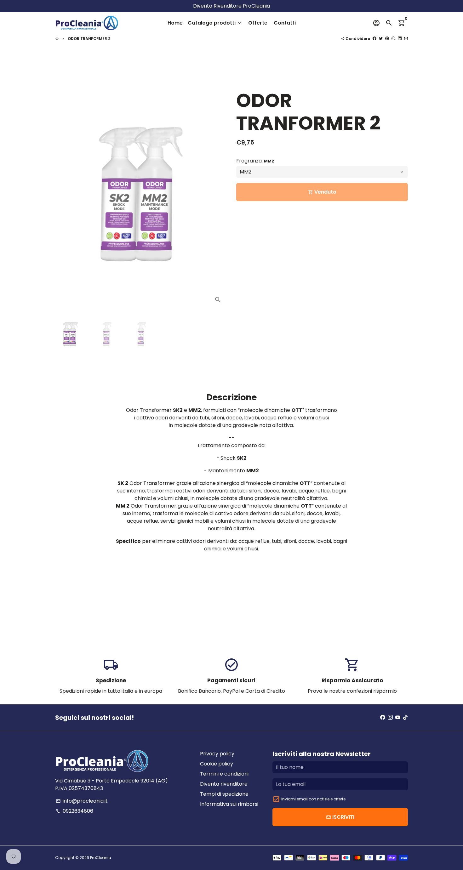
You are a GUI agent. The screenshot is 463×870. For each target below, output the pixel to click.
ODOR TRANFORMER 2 (89, 38)
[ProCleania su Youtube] (397, 717)
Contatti (285, 22)
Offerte (257, 22)
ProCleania (100, 857)
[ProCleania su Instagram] (390, 717)
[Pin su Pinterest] (387, 38)
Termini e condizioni (224, 773)
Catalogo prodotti (215, 22)
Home (175, 22)
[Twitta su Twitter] (381, 38)
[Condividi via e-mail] (406, 38)
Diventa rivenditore (224, 784)
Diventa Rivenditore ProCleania (231, 5)
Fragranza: (255, 161)
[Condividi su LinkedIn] (400, 38)
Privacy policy (217, 753)
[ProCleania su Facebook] (382, 717)
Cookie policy (216, 763)
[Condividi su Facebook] (374, 38)
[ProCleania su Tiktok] (405, 717)
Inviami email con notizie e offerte (313, 799)
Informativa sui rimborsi (229, 804)
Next (218, 194)
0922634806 (74, 811)
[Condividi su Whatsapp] (393, 38)
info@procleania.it (82, 801)
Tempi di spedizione (224, 794)
